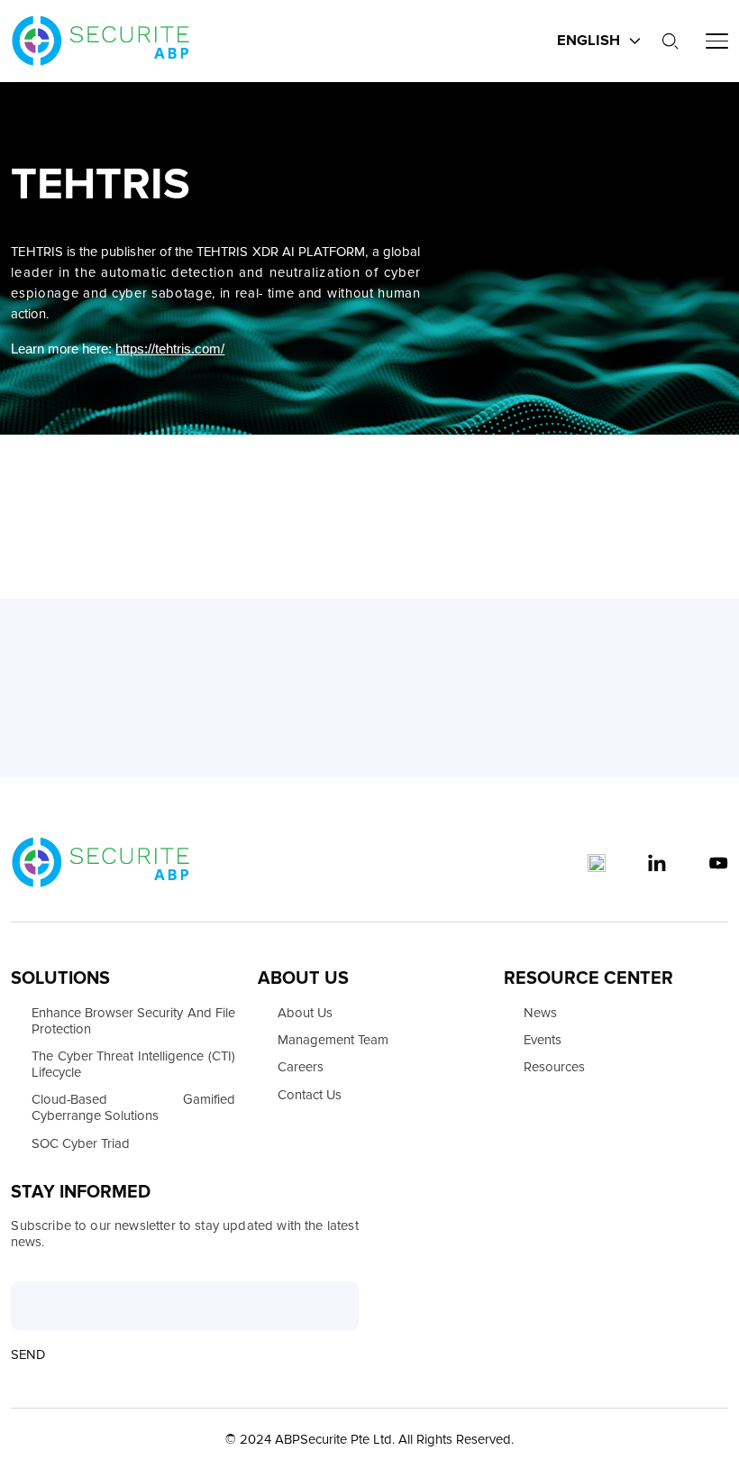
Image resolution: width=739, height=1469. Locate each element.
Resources (554, 1067)
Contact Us (310, 1095)
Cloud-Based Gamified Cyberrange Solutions (133, 1107)
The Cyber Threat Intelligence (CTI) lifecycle (133, 1064)
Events (542, 1040)
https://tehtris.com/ (169, 349)
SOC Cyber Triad (81, 1143)
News (540, 1013)
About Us (305, 1013)
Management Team (333, 1040)
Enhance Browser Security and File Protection (133, 1021)
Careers (301, 1067)
